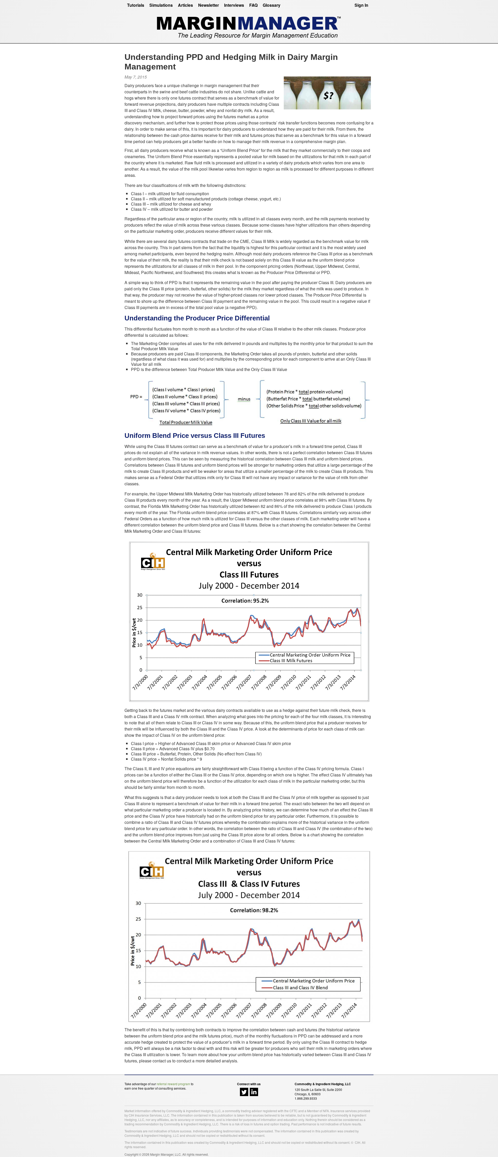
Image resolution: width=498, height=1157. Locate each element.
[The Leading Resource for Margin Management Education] (249, 25)
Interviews (234, 5)
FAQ (253, 5)
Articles (185, 5)
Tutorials (135, 5)
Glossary (271, 5)
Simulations (161, 5)
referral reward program (173, 1084)
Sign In (361, 5)
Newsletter (208, 5)
